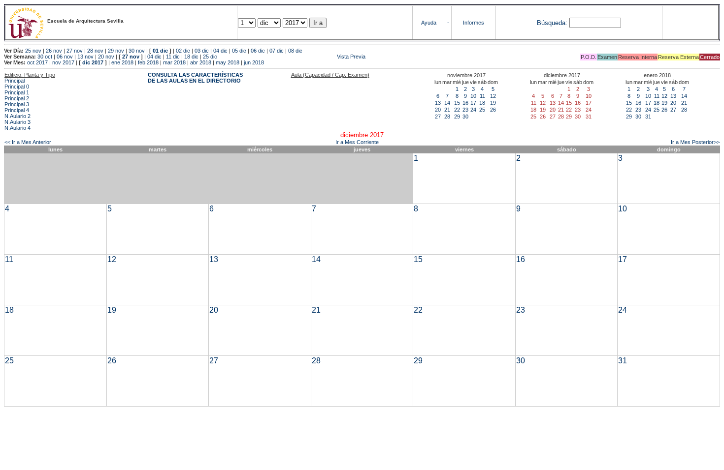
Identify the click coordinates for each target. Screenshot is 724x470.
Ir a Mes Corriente (357, 142)
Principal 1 (16, 92)
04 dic (220, 51)
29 (457, 116)
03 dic (202, 51)
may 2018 (227, 62)
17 (473, 103)
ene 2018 (122, 62)
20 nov (106, 56)
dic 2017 (92, 62)
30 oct (44, 56)
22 (457, 110)
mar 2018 (174, 62)
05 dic (239, 51)
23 (465, 110)
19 (493, 103)
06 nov (65, 56)
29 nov (116, 51)
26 (493, 110)
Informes (473, 23)
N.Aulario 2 (17, 116)
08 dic (295, 51)
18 (482, 103)
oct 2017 (37, 62)
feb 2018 (148, 62)
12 (493, 96)
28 (447, 116)
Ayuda (428, 23)
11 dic (173, 56)
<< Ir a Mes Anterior (27, 142)
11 (482, 96)
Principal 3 (16, 104)
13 (438, 103)
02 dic (183, 51)
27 (438, 116)
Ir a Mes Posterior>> (695, 142)
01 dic (160, 51)
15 (457, 103)
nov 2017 (63, 62)
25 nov (33, 51)
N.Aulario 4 (17, 128)
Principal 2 (16, 98)
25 (482, 110)
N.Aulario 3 (17, 122)
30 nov (137, 51)
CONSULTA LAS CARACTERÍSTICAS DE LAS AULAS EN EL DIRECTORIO (195, 78)
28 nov (95, 51)
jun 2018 (254, 62)
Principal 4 (16, 110)
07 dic (276, 51)
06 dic (258, 51)
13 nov (85, 56)
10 (473, 96)
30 (465, 116)
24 (473, 110)
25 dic (210, 56)
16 (465, 103)
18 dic (191, 56)
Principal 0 (16, 86)
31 (648, 116)
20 (438, 110)
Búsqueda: (552, 23)
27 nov (74, 51)
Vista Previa (292, 56)
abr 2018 (200, 62)
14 (447, 103)
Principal (14, 81)
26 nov (54, 51)
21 (447, 110)
